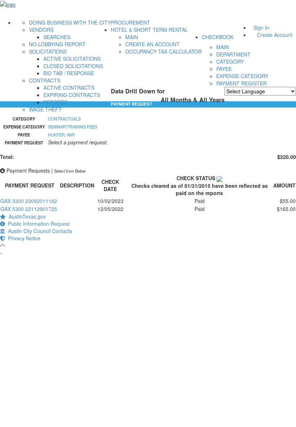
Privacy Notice (22, 238)
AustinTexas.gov (26, 216)
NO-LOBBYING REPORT (57, 44)
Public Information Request (37, 223)
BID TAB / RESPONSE (68, 73)
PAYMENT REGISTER (241, 83)
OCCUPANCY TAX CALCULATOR (163, 51)
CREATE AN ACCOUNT (152, 44)
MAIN (131, 37)
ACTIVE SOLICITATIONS (72, 58)
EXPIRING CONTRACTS (71, 94)
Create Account (274, 34)
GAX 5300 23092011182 (28, 200)
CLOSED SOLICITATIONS (73, 65)
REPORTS (55, 102)
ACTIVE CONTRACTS (68, 87)
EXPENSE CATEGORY (242, 76)
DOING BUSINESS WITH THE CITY (70, 22)
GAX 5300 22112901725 (28, 208)
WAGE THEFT (45, 109)
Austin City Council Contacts (38, 230)
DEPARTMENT (233, 54)
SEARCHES (56, 37)
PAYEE (224, 68)
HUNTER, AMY (61, 135)
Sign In (261, 27)
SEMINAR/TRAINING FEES (72, 127)
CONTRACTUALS (64, 119)
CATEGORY (230, 61)
